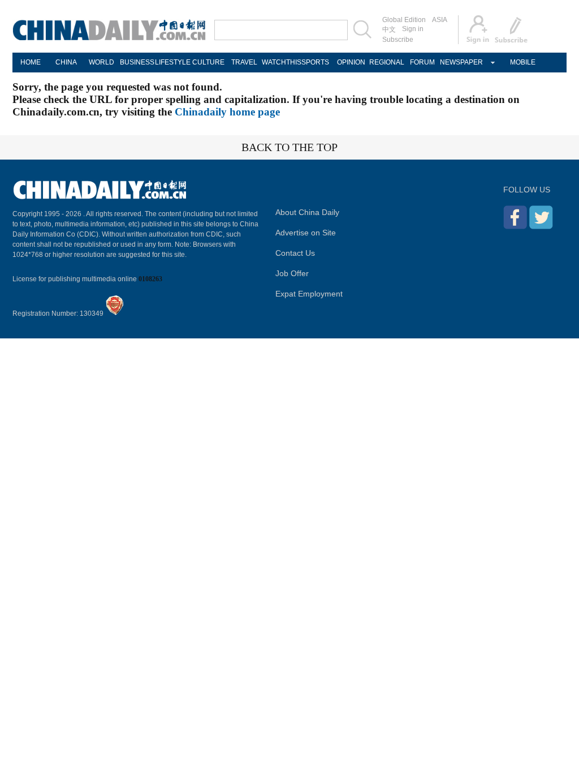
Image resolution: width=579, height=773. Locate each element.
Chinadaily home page (227, 112)
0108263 (150, 279)
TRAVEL (244, 62)
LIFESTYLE (173, 62)
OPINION (351, 62)
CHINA (66, 62)
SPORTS (315, 62)
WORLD (101, 62)
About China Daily (307, 212)
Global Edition (404, 20)
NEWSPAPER (458, 62)
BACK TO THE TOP (289, 147)
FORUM (422, 62)
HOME (30, 62)
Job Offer (292, 273)
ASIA (439, 20)
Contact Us (295, 252)
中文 (389, 29)
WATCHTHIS (279, 62)
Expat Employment (309, 293)
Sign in (413, 29)
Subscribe (397, 40)
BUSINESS (137, 62)
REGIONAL (386, 62)
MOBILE (522, 62)
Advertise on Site (305, 232)
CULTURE (208, 62)
